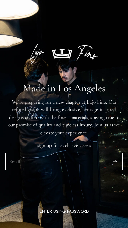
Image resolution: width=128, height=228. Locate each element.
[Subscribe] (114, 161)
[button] (64, 211)
